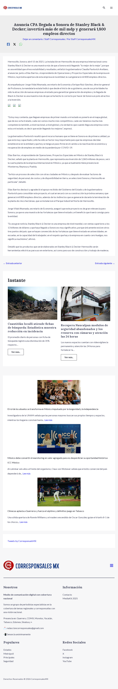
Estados (7, 649)
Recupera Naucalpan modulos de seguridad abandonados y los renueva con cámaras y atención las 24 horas (84, 330)
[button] (104, 8)
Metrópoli (8, 653)
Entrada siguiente (105, 263)
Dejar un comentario (33, 39)
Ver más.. (15, 352)
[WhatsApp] (20, 44)
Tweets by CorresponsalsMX (21, 541)
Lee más (48, 420)
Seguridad (8, 661)
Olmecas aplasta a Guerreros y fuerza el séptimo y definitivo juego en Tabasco (45, 511)
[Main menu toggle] (111, 8)
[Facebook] (8, 44)
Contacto (67, 594)
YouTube (67, 661)
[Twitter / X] (14, 44)
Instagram (68, 657)
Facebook (68, 649)
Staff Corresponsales (54, 39)
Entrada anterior (12, 263)
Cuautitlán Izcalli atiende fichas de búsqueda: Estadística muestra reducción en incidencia (32, 327)
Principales (8, 657)
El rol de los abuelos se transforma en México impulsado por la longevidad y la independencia (52, 409)
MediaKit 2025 (70, 598)
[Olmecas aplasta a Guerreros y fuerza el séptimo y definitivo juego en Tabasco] (59, 492)
